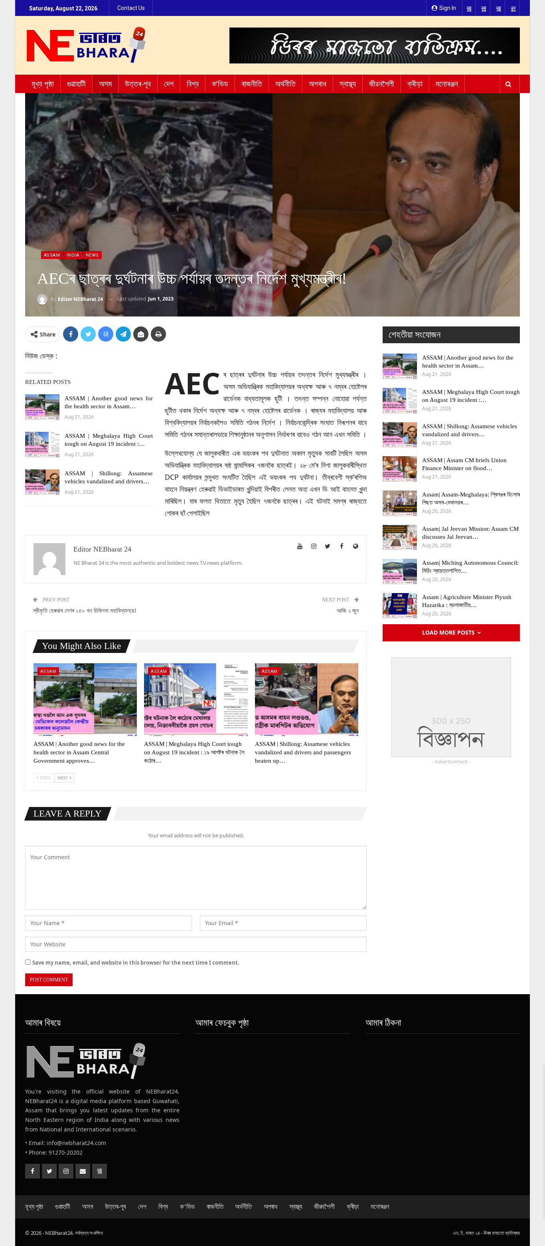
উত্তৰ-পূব (138, 83)
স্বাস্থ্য (348, 83)
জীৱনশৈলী (381, 83)
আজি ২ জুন (348, 610)
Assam (52, 255)
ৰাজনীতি (251, 83)
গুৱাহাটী (76, 83)
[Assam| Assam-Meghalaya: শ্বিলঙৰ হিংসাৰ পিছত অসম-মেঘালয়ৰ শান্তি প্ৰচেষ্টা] (400, 503)
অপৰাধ (317, 83)
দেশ (169, 83)
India (73, 255)
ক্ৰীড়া (415, 83)
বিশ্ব (193, 83)
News (92, 255)
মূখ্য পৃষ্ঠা (43, 83)
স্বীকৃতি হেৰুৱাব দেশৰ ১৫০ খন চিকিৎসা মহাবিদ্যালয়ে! (84, 610)
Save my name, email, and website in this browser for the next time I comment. (135, 962)
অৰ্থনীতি (285, 83)
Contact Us (131, 8)
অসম (105, 83)
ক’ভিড (220, 83)
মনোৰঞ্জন (447, 83)
